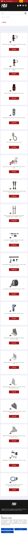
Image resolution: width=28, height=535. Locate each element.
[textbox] (14, 13)
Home (3, 17)
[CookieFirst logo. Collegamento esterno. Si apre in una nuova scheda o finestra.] (1, 516)
